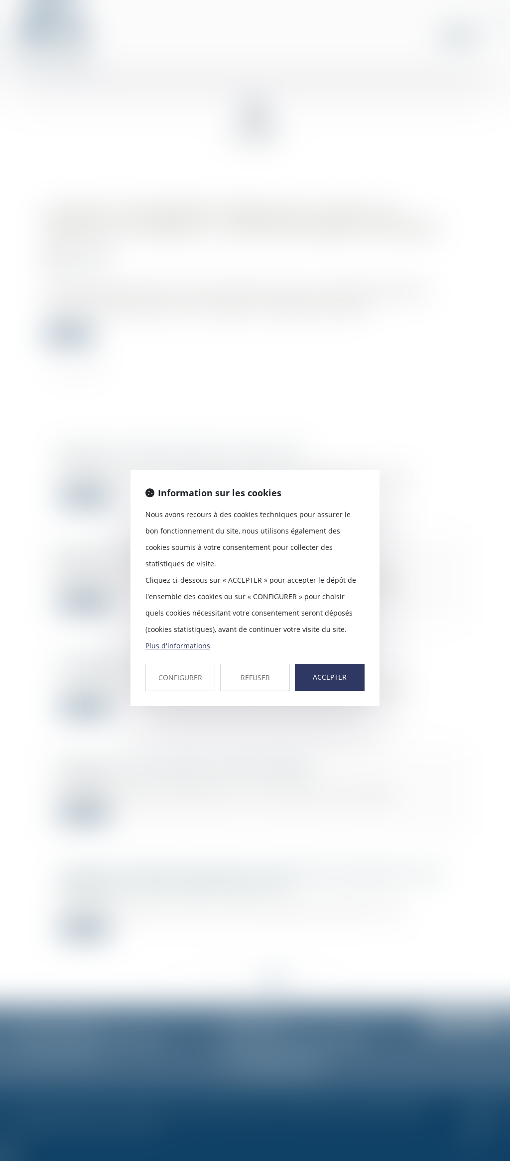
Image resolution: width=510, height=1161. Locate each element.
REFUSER (255, 677)
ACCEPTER (330, 677)
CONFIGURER (180, 677)
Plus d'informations (177, 645)
